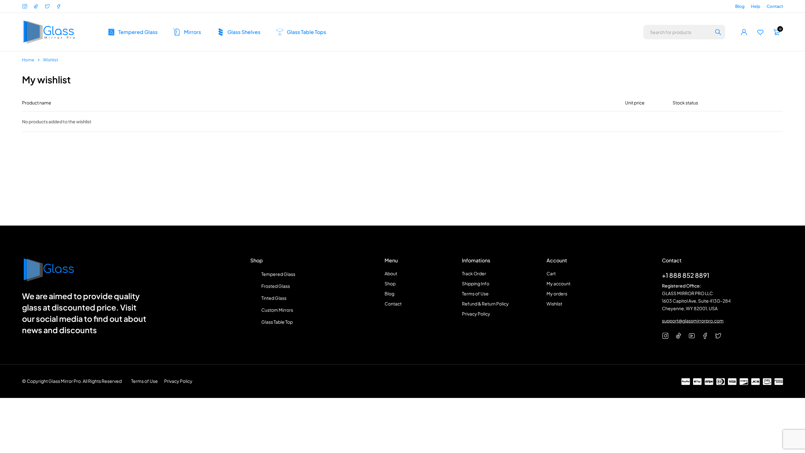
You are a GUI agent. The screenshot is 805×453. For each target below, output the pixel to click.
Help (755, 6)
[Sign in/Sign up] (744, 32)
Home (28, 59)
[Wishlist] (760, 32)
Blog (740, 6)
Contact (775, 6)
